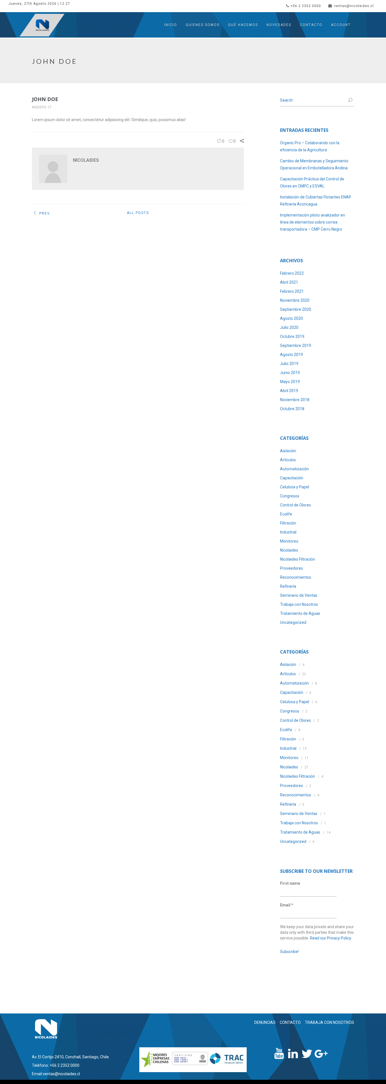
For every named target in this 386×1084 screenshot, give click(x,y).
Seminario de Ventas (298, 595)
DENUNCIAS (265, 1022)
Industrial (288, 532)
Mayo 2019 (290, 381)
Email (286, 905)
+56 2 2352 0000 (305, 6)
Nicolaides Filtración (297, 559)
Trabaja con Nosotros (299, 604)
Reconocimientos (295, 577)
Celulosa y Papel (294, 487)
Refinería (288, 586)
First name (290, 883)
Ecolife (286, 514)
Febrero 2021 (292, 291)
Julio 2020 (289, 327)
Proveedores (291, 568)
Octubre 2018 (292, 408)
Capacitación (291, 478)
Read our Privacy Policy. (331, 938)
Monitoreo (289, 541)
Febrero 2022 (292, 273)
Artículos (288, 460)
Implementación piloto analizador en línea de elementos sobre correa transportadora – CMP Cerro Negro (312, 222)
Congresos (289, 496)
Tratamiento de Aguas (300, 613)
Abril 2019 (289, 390)
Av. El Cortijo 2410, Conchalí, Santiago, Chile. (71, 1057)
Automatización (294, 469)
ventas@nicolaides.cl (354, 6)
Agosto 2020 (291, 318)
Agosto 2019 (291, 354)
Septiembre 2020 (295, 309)
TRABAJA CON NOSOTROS (329, 1022)
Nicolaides (289, 550)
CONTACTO (290, 1022)
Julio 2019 (289, 363)
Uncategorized (293, 622)
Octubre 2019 (292, 336)
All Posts (138, 213)
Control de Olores (295, 505)
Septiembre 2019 (295, 345)
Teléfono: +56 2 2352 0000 (55, 1065)
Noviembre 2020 (294, 300)
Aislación (288, 451)
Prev (44, 213)
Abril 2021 (289, 282)
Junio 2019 (290, 372)
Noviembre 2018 (294, 399)
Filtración (288, 523)
